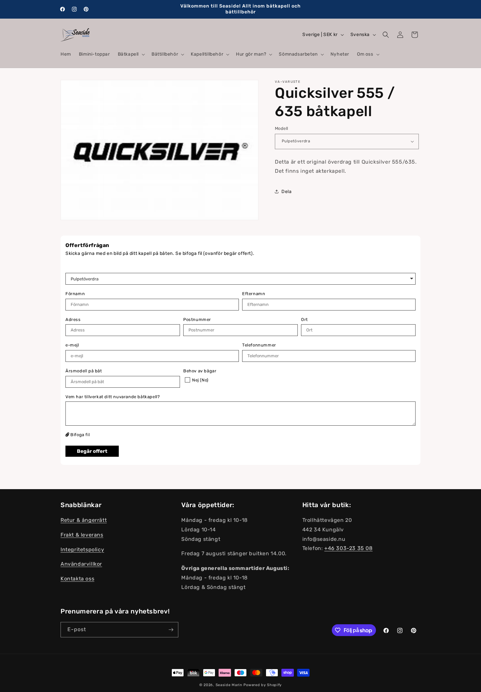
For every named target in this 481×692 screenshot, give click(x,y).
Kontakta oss (77, 579)
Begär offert (92, 451)
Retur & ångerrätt (84, 520)
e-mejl (72, 345)
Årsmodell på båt (83, 370)
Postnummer (197, 319)
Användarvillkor (81, 564)
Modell (281, 128)
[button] (131, 54)
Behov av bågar (199, 370)
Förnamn (75, 293)
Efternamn (253, 293)
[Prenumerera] (171, 629)
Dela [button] (286, 191)
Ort (304, 319)
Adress (73, 319)
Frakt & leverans (82, 535)
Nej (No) (200, 380)
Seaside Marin (229, 685)
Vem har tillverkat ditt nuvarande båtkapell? (112, 396)
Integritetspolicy (82, 549)
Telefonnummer (259, 345)
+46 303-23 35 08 (348, 548)
